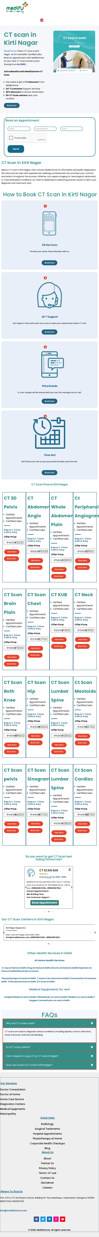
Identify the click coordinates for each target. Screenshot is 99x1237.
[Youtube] (62, 1219)
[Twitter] (43, 1219)
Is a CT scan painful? (18, 1047)
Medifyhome (10, 51)
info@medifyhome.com (13, 1210)
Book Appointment (44, 902)
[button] (41, 20)
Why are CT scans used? (20, 1023)
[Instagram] (56, 1219)
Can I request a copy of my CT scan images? (32, 1056)
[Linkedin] (49, 1219)
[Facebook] (36, 1219)
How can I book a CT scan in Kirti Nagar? (29, 1065)
